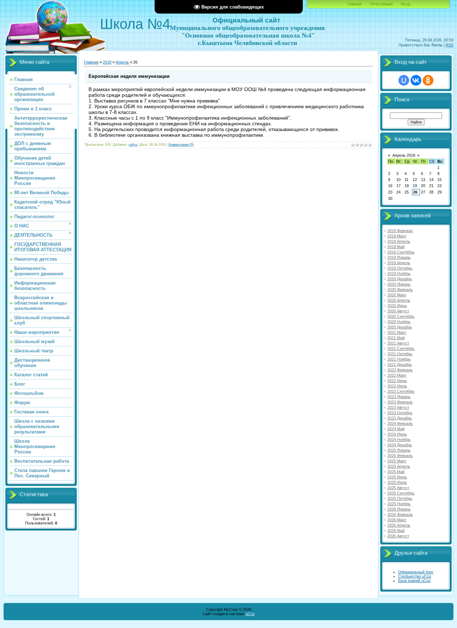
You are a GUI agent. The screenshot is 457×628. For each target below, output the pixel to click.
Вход (405, 4)
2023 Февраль (400, 402)
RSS (449, 45)
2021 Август (398, 343)
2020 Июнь (397, 305)
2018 (107, 62)
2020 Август (398, 311)
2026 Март (396, 520)
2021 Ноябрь (399, 359)
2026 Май (396, 530)
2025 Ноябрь (399, 504)
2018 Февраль (400, 230)
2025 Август (398, 488)
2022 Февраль (400, 370)
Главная (354, 4)
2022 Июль (397, 386)
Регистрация (381, 4)
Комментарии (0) (181, 144)
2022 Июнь (397, 380)
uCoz (250, 614)
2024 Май (396, 429)
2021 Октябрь (399, 354)
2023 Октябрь (399, 413)
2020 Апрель (398, 300)
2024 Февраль (400, 423)
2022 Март (396, 375)
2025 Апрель (398, 466)
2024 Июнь (397, 434)
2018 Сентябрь (401, 252)
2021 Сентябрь (401, 348)
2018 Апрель (398, 241)
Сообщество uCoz (414, 576)
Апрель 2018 (403, 155)
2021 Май (396, 338)
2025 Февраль (400, 455)
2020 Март (396, 295)
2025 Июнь (397, 477)
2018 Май (396, 247)
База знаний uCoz (414, 580)
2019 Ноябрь (399, 273)
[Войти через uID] (403, 80)
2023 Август (398, 407)
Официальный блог (415, 572)
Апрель (122, 62)
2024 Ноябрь (399, 439)
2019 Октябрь (399, 268)
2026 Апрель (398, 525)
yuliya (133, 144)
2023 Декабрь (399, 418)
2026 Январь (399, 509)
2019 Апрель (398, 263)
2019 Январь (399, 257)
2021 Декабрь (399, 364)
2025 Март (396, 461)
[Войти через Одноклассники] (428, 80)
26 (415, 192)
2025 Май (396, 471)
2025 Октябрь (399, 498)
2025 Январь (399, 450)
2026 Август (398, 536)
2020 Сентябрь (401, 316)
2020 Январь (399, 284)
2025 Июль (397, 482)
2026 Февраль (400, 514)
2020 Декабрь (399, 327)
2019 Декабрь (399, 279)
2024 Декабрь (399, 445)
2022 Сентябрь (401, 391)
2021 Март (396, 332)
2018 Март (396, 236)
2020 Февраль (400, 289)
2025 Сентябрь (401, 493)
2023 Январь (399, 397)
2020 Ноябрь (399, 322)
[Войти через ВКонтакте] (416, 80)
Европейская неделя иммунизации (129, 76)
